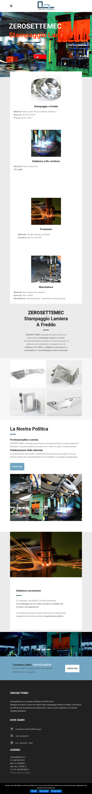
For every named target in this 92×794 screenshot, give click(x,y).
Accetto (33, 791)
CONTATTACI (17, 467)
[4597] (27, 374)
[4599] (64, 374)
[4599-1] (27, 402)
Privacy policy (56, 791)
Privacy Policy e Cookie (20, 773)
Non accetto (44, 791)
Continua (22, 625)
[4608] (64, 402)
